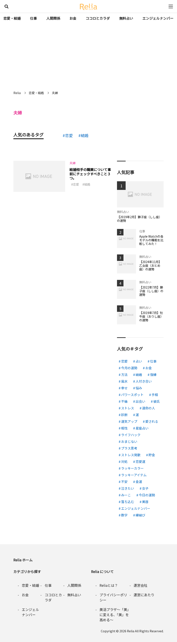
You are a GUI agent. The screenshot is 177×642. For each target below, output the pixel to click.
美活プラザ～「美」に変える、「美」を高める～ (114, 614)
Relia (130, 631)
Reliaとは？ (109, 585)
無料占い (126, 18)
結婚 (84, 135)
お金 (73, 18)
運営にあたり (144, 594)
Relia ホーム (23, 559)
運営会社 (140, 585)
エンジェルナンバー (158, 18)
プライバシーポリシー (113, 597)
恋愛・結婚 (12, 18)
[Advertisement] (88, 56)
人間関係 (53, 18)
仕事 (33, 18)
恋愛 (69, 135)
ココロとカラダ (98, 18)
